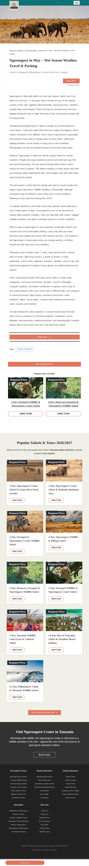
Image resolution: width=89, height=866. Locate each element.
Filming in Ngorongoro (18, 825)
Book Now (25, 863)
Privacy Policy (44, 828)
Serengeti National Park (44, 777)
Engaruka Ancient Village (70, 790)
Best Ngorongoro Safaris (18, 777)
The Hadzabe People (18, 832)
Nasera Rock (70, 784)
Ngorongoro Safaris (16, 50)
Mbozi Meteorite (70, 787)
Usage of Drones (18, 814)
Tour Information (44, 821)
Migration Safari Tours (18, 794)
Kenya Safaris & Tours (18, 790)
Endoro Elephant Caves (70, 794)
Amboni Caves (71, 797)
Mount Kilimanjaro (44, 780)
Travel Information (31, 50)
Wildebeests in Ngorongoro (18, 811)
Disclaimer (53, 850)
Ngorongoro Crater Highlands (18, 821)
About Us (44, 811)
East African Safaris (18, 797)
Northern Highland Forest (18, 818)
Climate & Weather (24, 349)
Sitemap (46, 850)
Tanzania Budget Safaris (18, 784)
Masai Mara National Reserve (44, 787)
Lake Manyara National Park (44, 784)
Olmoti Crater (70, 777)
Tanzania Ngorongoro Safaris (44, 846)
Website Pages (44, 832)
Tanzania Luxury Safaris (18, 787)
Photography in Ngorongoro (18, 828)
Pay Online (44, 825)
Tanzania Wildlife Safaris (18, 780)
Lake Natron (44, 790)
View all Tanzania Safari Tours (43, 712)
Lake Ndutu (45, 797)
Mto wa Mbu (44, 794)
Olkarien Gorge (70, 780)
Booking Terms (44, 818)
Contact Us (44, 814)
